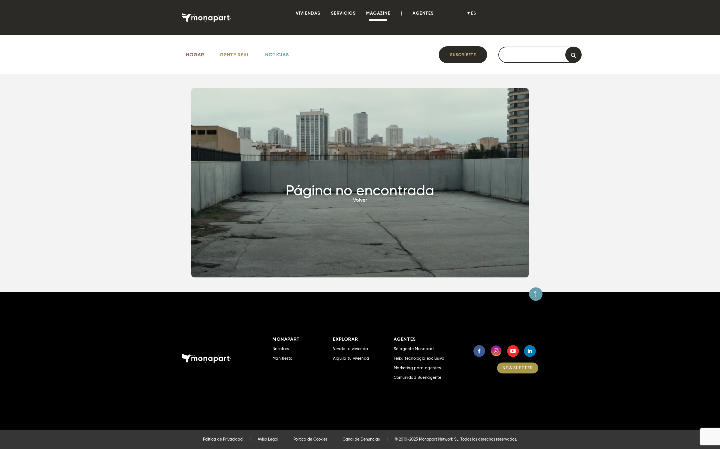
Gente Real (234, 54)
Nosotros (281, 348)
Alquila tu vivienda (351, 358)
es (474, 13)
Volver (360, 200)
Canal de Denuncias (361, 439)
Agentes (423, 13)
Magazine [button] (378, 13)
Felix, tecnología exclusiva (419, 358)
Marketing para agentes (417, 367)
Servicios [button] (343, 13)
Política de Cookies (310, 439)
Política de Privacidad (223, 439)
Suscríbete (463, 54)
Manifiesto (282, 358)
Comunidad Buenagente (418, 377)
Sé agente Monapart (414, 348)
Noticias (277, 54)
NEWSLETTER (518, 367)
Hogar (195, 54)
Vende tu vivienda (350, 348)
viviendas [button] (308, 13)
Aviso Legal (268, 439)
